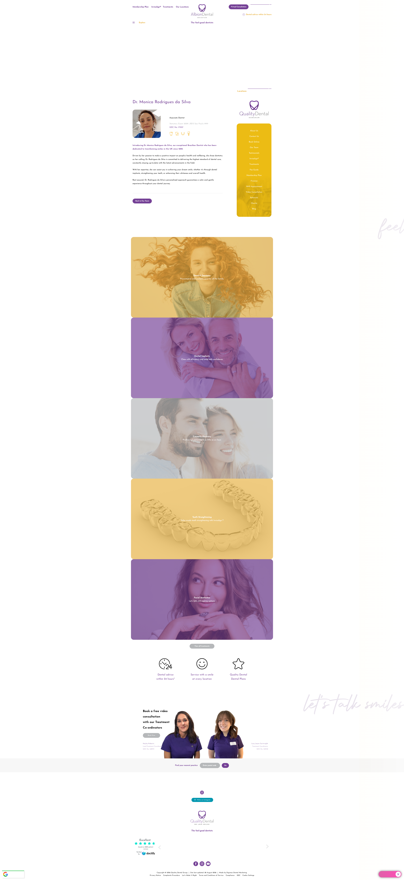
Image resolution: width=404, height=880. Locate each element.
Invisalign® (156, 7)
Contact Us (254, 136)
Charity (254, 203)
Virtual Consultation (238, 7)
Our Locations (182, 7)
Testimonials (254, 153)
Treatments (168, 7)
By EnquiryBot (389, 874)
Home (183, 59)
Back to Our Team (142, 201)
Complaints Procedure (171, 875)
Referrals (254, 198)
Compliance (230, 875)
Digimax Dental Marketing (237, 872)
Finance (254, 181)
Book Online (254, 142)
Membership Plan (141, 7)
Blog (254, 209)
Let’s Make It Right (189, 875)
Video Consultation (254, 192)
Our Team (254, 148)
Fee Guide (254, 170)
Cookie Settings (248, 875)
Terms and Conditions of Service (211, 875)
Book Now (151, 735)
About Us (254, 131)
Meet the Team (193, 59)
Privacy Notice (155, 875)
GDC (238, 875)
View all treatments (202, 646)
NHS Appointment (254, 187)
